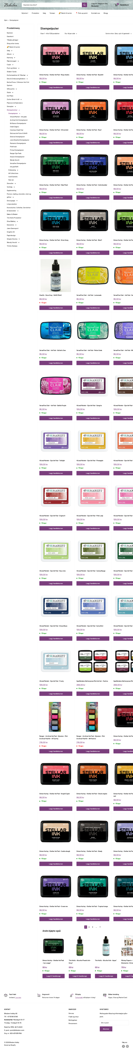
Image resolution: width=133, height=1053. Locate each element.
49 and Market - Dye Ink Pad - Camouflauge (90, 571)
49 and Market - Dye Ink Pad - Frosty (51, 681)
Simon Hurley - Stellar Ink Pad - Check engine (91, 794)
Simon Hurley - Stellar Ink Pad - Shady (89, 851)
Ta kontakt (79, 997)
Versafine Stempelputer (18, 163)
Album (9, 54)
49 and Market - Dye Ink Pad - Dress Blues (53, 626)
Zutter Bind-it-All (13, 99)
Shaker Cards (12, 72)
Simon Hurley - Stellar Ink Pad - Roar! (89, 130)
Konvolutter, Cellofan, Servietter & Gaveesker (19, 209)
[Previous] (43, 954)
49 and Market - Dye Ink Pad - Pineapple (89, 460)
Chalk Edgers (14, 127)
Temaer (52, 13)
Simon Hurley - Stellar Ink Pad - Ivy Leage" (53, 961)
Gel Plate (10, 96)
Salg (44, 13)
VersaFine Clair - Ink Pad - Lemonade (88, 295)
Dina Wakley (11, 221)
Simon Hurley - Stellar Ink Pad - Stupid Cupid (54, 794)
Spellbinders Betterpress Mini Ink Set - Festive (92, 681)
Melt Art (11, 180)
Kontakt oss (95, 13)
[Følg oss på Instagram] (127, 1046)
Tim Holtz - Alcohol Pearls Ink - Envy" (80, 961)
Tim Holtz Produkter (14, 218)
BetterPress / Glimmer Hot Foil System (18, 83)
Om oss (71, 1013)
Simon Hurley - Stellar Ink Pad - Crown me (53, 906)
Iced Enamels (12, 177)
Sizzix (9, 92)
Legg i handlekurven (56, 87)
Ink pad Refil (14, 167)
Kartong (10, 57)
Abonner (106, 1029)
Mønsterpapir (12, 61)
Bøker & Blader (12, 214)
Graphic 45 (11, 232)
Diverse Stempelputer (17, 137)
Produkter (35, 13)
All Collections (13, 173)
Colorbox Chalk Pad (16, 130)
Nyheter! (25, 13)
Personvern (73, 1023)
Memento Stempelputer (18, 143)
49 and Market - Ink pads (18, 117)
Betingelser (73, 1020)
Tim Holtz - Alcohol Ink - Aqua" (106, 960)
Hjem (5, 20)
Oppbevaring (11, 190)
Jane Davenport (12, 228)
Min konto (94, 6)
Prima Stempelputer (17, 150)
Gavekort (10, 36)
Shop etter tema (13, 43)
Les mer (18, 997)
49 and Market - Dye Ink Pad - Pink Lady (89, 516)
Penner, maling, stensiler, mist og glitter (19, 195)
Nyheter (10, 33)
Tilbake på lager (12, 40)
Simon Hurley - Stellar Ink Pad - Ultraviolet (53, 130)
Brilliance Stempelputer (18, 123)
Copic (9, 64)
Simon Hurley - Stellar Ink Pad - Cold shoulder (91, 185)
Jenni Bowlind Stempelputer (19, 140)
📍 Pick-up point (82, 13)
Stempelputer (14, 20)
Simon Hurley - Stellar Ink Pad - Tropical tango (92, 906)
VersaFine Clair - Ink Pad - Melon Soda (89, 350)
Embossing (12, 170)
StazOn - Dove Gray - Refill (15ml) (50, 295)
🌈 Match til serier (65, 13)
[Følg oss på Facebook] (123, 1046)
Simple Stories (12, 239)
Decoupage (11, 201)
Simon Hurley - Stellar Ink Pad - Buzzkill (89, 75)
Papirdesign (11, 235)
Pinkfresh (13, 147)
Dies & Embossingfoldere (16, 79)
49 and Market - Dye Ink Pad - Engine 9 (52, 516)
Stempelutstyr (12, 110)
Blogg (106, 13)
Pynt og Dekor (12, 68)
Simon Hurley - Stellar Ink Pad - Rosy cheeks (54, 75)
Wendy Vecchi (14, 160)
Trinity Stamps (12, 246)
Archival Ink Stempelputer (19, 120)
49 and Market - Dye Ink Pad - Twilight (52, 460)
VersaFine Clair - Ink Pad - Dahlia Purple (52, 405)
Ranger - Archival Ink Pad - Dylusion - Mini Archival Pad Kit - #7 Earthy (53, 737)
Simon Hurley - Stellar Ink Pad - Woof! (89, 240)
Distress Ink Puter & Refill (18, 133)
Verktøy (10, 187)
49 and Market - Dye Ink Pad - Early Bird (89, 626)
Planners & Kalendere (15, 103)
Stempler (10, 106)
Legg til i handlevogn (53, 976)
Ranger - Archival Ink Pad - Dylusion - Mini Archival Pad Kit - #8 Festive (90, 737)
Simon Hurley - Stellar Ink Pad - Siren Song (53, 240)
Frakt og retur (74, 1017)
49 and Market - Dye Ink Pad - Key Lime (52, 571)
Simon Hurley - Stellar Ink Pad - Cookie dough (54, 851)
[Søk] (84, 5)
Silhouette (11, 89)
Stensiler (10, 183)
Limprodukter (12, 204)
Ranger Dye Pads (15, 153)
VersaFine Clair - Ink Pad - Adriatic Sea (52, 350)
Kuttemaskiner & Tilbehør (16, 75)
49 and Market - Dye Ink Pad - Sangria (89, 405)
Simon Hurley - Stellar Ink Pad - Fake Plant (53, 185)
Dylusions (10, 225)
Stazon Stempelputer (17, 157)
